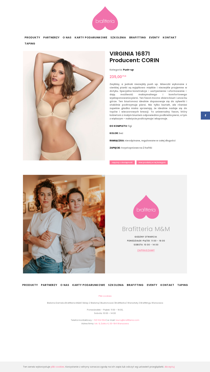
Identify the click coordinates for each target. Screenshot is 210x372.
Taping (30, 43)
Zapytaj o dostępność (122, 162)
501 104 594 (100, 320)
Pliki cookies (105, 296)
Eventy (154, 37)
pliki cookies (57, 366)
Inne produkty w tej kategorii (152, 162)
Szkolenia (118, 37)
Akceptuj (170, 366)
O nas (67, 37)
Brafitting (137, 37)
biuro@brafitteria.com (127, 320)
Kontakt (170, 37)
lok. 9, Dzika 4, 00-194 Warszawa (111, 323)
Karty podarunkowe (91, 37)
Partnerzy (51, 37)
